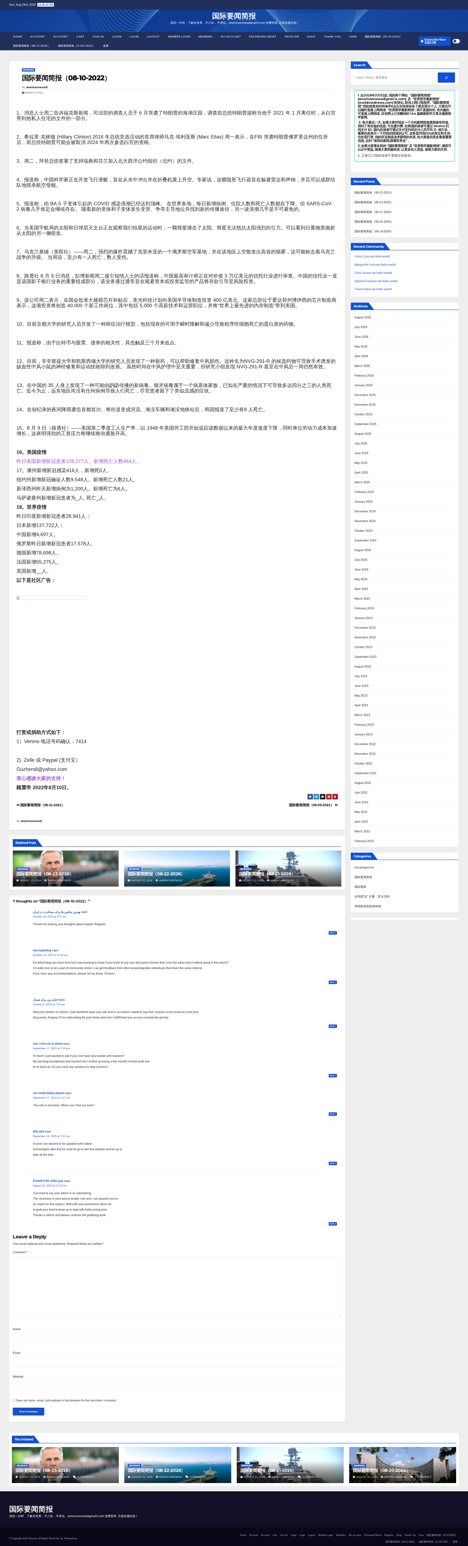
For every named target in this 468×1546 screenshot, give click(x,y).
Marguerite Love (364, 264)
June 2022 (361, 802)
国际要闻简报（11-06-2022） (76, 45)
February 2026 (364, 375)
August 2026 (362, 317)
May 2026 (361, 346)
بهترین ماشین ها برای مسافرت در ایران (56, 911)
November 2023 (365, 637)
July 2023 (360, 676)
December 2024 (365, 511)
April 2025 (361, 472)
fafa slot (38, 1131)
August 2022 (362, 782)
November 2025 (365, 404)
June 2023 (361, 685)
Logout (153, 36)
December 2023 (365, 627)
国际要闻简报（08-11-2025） (31, 45)
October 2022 (363, 763)
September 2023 (365, 656)
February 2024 (364, 608)
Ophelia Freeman (365, 281)
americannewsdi (36, 87)
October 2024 (363, 530)
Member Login (179, 36)
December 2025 (365, 395)
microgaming (42, 950)
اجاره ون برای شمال (45, 999)
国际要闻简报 (234, 15)
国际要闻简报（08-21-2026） (267, 873)
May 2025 (361, 462)
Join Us (98, 36)
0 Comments (86, 1477)
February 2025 (364, 491)
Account (37, 36)
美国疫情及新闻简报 (367, 906)
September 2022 (365, 773)
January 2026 (363, 385)
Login (117, 36)
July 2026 (360, 327)
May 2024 (361, 579)
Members (205, 36)
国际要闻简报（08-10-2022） (66, 78)
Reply (333, 933)
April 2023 (361, 705)
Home (17, 36)
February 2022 (364, 841)
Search (360, 65)
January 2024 (363, 618)
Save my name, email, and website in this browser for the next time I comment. (66, 1400)
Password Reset (263, 36)
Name (17, 1329)
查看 (105, 45)
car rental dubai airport (48, 1093)
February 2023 (364, 724)
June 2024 (361, 569)
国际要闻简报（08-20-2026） (374, 221)
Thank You (332, 36)
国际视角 (360, 886)
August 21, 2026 (253, 880)
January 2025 (363, 501)
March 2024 (362, 598)
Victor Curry (362, 256)
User (353, 36)
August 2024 (362, 550)
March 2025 (362, 482)
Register (292, 36)
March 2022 (362, 831)
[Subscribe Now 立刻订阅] (446, 77)
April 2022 (361, 821)
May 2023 (361, 695)
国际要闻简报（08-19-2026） (374, 231)
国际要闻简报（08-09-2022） (312, 805)
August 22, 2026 (141, 880)
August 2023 (362, 666)
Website (18, 1376)
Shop (311, 36)
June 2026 (361, 336)
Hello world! (382, 256)
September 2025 (365, 424)
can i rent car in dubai (48, 1043)
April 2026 (361, 356)
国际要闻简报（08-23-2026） (44, 873)
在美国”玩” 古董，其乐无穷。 (373, 896)
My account (231, 36)
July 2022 (360, 792)
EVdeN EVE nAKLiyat (48, 1180)
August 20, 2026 (367, 1477)
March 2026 (362, 365)
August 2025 (362, 433)
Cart (80, 36)
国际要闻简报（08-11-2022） (42, 805)
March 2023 (362, 715)
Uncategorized (364, 867)
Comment (20, 1252)
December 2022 (365, 744)
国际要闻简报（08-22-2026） (156, 873)
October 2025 (363, 414)
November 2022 (365, 753)
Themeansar (70, 1538)
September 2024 (365, 540)
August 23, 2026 (30, 880)
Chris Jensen (363, 272)
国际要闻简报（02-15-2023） (383, 36)
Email (16, 1352)
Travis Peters (362, 289)
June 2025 (361, 453)
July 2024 (360, 559)
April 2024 (361, 588)
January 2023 (363, 734)
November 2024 (365, 521)
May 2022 (361, 812)
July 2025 (360, 443)
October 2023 (363, 647)
